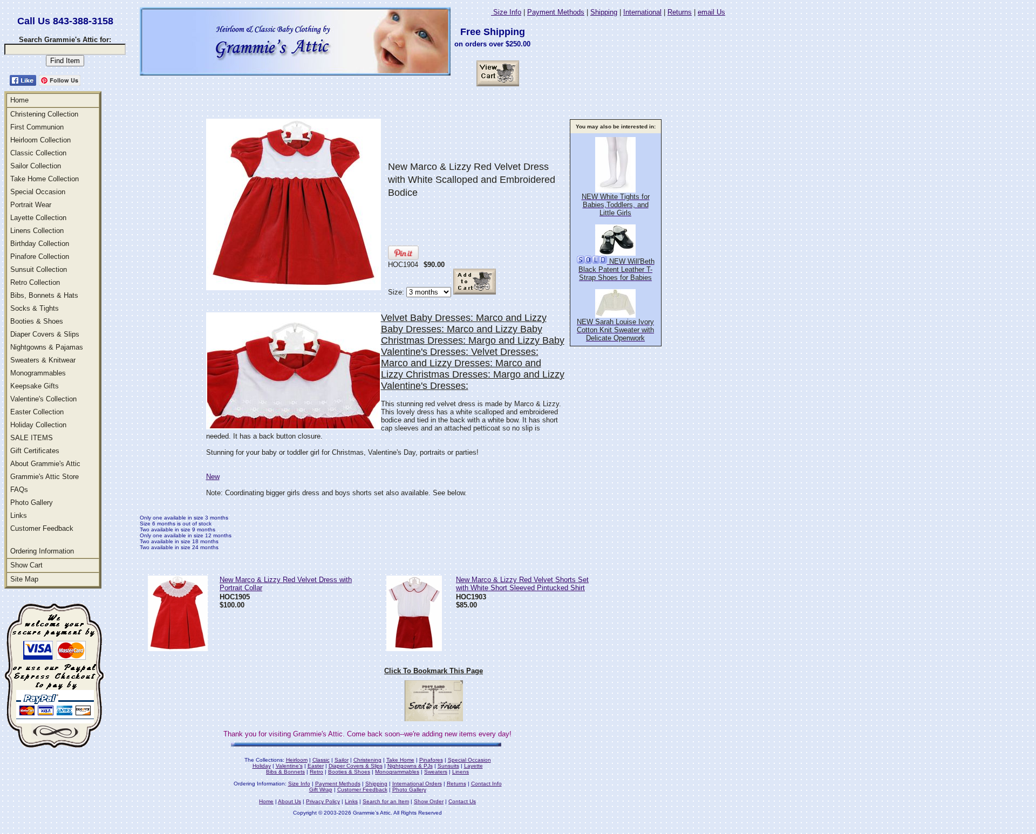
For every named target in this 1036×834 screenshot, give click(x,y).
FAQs (19, 490)
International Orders (417, 784)
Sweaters (435, 772)
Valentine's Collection (43, 399)
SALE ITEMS (31, 438)
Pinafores (431, 760)
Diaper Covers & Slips (44, 334)
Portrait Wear (30, 205)
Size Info (506, 12)
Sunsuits (448, 766)
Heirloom (297, 760)
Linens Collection (37, 231)
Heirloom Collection (40, 140)
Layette (473, 766)
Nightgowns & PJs (410, 766)
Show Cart (26, 565)
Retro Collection (35, 282)
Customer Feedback (41, 528)
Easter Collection (37, 412)
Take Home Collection (44, 179)
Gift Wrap (320, 789)
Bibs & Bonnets (285, 772)
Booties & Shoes (36, 321)
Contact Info (486, 784)
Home (19, 100)
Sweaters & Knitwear (43, 360)
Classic (321, 760)
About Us (289, 801)
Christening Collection (44, 114)
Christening (367, 760)
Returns (679, 12)
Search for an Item (386, 801)
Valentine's (289, 766)
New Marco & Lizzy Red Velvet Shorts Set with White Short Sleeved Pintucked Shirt (522, 584)
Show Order (429, 801)
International (642, 12)
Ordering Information (42, 551)
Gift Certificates (34, 451)
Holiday (262, 766)
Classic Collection (38, 153)
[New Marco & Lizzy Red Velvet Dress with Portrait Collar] (178, 648)
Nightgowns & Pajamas (46, 347)
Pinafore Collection (39, 256)
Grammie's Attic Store (44, 477)
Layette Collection (38, 218)
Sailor (342, 760)
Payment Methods (555, 12)
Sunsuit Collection (38, 269)
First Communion (37, 127)
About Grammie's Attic (45, 464)
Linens (460, 772)
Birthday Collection (39, 244)
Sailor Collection (35, 166)
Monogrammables (38, 373)
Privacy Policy (323, 801)
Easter (316, 766)
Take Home (400, 760)
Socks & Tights (34, 308)
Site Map (24, 579)
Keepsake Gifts (34, 386)
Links (18, 515)
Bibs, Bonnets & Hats (44, 295)
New (213, 477)
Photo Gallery (31, 502)
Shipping (603, 12)
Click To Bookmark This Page (433, 671)
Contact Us (462, 801)
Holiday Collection (38, 425)
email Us (711, 12)
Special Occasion (37, 192)
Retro (316, 772)
